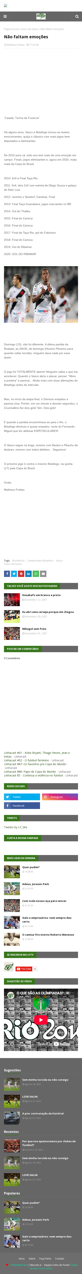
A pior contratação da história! (43, 1113)
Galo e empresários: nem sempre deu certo (46, 919)
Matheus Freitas (15, 44)
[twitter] (22, 796)
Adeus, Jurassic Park (35, 884)
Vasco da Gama (29, 29)
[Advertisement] (41, 80)
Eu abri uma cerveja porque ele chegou (48, 612)
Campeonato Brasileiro (40, 560)
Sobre (32, 1258)
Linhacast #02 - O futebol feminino (26, 760)
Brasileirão (18, 560)
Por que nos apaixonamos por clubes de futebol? (49, 1143)
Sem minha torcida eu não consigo (45, 1079)
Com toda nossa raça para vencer (44, 901)
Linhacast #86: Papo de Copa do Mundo (30, 771)
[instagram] (60, 796)
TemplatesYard (19, 1265)
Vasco (59, 560)
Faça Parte (45, 1258)
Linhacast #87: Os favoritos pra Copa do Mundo (35, 764)
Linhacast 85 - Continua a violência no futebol (33, 775)
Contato (59, 1258)
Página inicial (11, 29)
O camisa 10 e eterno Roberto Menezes (48, 934)
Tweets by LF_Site (15, 827)
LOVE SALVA (30, 1096)
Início (22, 1258)
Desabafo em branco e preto (41, 595)
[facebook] (22, 805)
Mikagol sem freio (34, 629)
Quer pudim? (31, 867)
